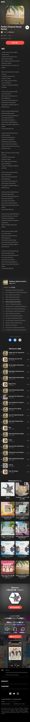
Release (8, 497)
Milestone (11, 32)
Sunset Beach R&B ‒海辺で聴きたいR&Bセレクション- (7, 576)
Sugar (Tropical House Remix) (13, 313)
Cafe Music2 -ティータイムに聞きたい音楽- (22, 498)
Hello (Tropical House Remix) (13, 297)
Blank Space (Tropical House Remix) (14, 290)
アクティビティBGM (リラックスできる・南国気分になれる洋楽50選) (22, 518)
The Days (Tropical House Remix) (14, 318)
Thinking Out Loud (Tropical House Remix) (16, 306)
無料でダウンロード (15, 636)
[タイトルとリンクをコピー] (19, 340)
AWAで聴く (15, 43)
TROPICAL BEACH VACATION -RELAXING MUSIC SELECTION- (22, 577)
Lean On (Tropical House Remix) (14, 304)
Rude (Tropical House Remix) (13, 299)
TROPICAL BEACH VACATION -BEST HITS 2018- (22, 537)
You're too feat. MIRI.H (22, 556)
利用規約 (3, 701)
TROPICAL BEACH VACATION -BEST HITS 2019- (7, 517)
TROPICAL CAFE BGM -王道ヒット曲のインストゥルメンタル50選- (7, 537)
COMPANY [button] (5, 686)
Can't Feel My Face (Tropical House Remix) (16, 292)
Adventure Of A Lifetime (11, 325)
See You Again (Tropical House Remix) (15, 311)
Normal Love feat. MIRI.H (7, 556)
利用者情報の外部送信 (5, 703)
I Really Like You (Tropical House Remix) (15, 309)
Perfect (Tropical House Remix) (12, 675)
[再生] (27, 27)
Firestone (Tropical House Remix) (14, 323)
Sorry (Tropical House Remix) (13, 294)
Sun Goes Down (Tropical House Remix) (15, 320)
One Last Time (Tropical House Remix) (15, 327)
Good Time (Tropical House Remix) (14, 316)
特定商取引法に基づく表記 (19, 703)
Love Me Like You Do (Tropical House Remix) (17, 330)
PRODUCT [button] (4, 681)
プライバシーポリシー (12, 701)
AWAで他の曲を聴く (15, 607)
